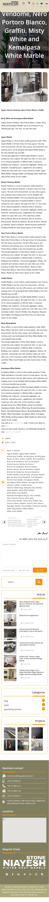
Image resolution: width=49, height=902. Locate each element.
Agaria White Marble (27, 453)
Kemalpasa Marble (31, 480)
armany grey (40, 456)
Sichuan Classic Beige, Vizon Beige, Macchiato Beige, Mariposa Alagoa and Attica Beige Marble (31, 672)
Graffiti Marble (13, 474)
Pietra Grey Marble (14, 501)
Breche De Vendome (15, 467)
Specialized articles (12, 709)
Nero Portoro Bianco (15, 498)
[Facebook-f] (12, 874)
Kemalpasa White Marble (17, 482)
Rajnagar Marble (13, 506)
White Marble (28, 508)
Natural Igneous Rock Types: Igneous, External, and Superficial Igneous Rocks (31, 604)
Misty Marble (12, 490)
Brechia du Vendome (15, 472)
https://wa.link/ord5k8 (13, 432)
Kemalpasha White (35, 482)
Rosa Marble (26, 506)
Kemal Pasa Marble (15, 480)
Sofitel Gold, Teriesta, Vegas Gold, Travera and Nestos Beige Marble (30, 658)
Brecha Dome (12, 464)
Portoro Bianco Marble (16, 503)
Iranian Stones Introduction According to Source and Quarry (30, 630)
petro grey (29, 498)
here (6, 426)
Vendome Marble (39, 506)
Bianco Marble (26, 459)
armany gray (29, 456)
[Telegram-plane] (24, 874)
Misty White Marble (26, 490)
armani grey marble (15, 456)
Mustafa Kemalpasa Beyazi (18, 495)
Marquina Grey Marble (33, 487)
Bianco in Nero (13, 459)
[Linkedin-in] (18, 874)
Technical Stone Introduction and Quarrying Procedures (31, 644)
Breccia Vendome (32, 461)
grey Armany (12, 477)
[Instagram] (36, 874)
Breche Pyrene (13, 469)
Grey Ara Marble (37, 474)
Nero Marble (35, 495)
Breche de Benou (26, 464)
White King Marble (14, 508)
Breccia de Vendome (15, 461)
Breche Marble (31, 467)
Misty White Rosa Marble (17, 493)
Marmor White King (15, 487)
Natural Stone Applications (29, 615)
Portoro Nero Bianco (35, 503)
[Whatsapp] (30, 874)
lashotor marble (13, 485)
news (6, 705)
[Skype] (42, 874)
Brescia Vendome (32, 472)
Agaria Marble (12, 453)
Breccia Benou (39, 459)
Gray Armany (25, 474)
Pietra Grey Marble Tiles (32, 501)
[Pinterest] (7, 874)
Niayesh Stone (18, 423)
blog (6, 701)
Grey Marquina (24, 477)
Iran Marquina (36, 477)
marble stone (26, 485)
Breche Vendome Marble (30, 469)
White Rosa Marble (14, 511)
